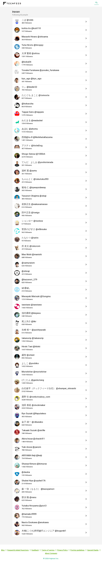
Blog (3, 550)
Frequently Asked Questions (18, 550)
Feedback (35, 550)
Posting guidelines (77, 550)
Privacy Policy (62, 550)
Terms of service (47, 550)
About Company (51, 553)
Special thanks (93, 550)
